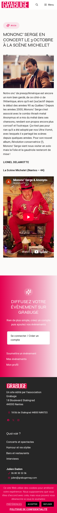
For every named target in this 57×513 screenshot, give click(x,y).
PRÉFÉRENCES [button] (14, 504)
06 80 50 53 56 (18, 473)
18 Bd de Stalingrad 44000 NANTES (29, 412)
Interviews (12, 458)
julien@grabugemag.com (24, 477)
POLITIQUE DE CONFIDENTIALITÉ (28, 509)
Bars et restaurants (17, 453)
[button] (36, 5)
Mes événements (16, 359)
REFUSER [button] (47, 504)
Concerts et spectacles (20, 441)
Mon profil (12, 364)
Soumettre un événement (21, 353)
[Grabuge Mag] (15, 5)
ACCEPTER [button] (32, 504)
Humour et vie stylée (18, 447)
